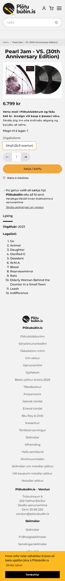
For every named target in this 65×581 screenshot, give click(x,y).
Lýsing (8, 216)
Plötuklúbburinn (32, 336)
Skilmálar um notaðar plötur (32, 466)
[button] (15, 177)
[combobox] (27, 22)
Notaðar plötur (33, 480)
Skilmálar (32, 437)
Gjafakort (33, 372)
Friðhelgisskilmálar (32, 537)
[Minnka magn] (7, 157)
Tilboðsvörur (32, 387)
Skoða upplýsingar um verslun (25, 207)
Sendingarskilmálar (32, 544)
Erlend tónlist (32, 408)
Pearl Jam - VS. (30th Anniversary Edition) (35, 42)
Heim (6, 42)
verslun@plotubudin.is (32, 514)
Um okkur (32, 358)
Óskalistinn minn (32, 351)
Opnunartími (32, 365)
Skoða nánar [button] (14, 565)
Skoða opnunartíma (32, 505)
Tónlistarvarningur (32, 430)
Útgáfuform (12, 138)
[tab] (10, 217)
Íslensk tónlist (33, 401)
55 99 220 (36, 509)
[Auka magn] (25, 157)
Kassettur (32, 423)
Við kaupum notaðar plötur (32, 473)
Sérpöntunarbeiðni (33, 343)
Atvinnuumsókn (32, 459)
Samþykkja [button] (32, 574)
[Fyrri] (6, 82)
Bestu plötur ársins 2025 (32, 379)
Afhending (32, 444)
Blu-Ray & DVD (32, 415)
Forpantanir (32, 394)
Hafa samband (33, 452)
